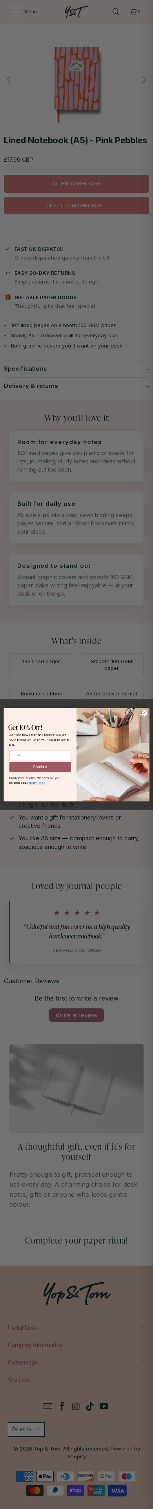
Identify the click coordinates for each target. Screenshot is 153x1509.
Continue (40, 767)
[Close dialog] (144, 712)
